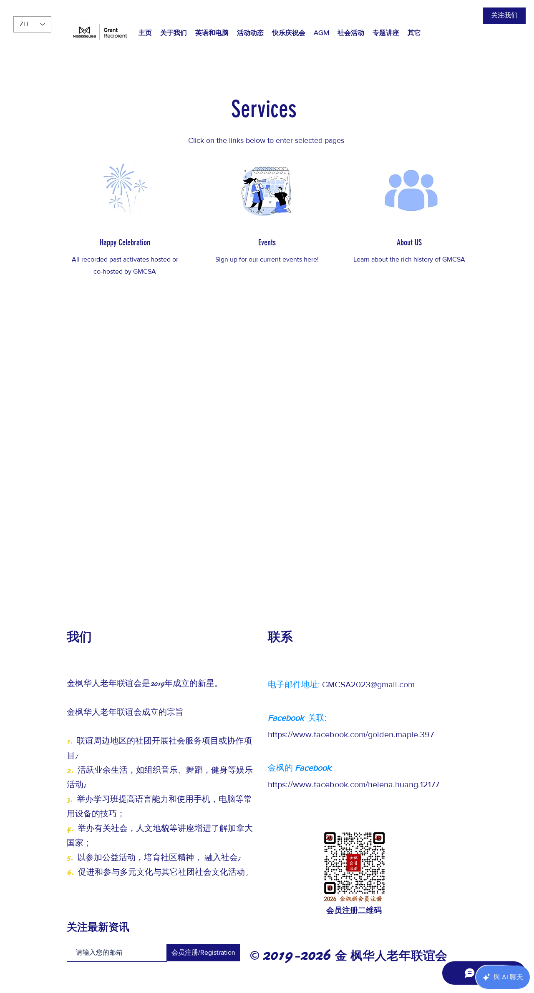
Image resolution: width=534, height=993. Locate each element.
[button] (212, 33)
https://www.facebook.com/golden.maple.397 (351, 734)
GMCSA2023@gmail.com (368, 684)
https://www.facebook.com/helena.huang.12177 (353, 784)
